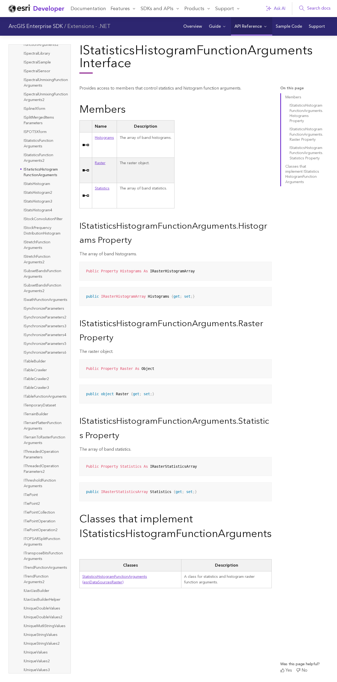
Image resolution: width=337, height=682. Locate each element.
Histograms (104, 138)
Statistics (102, 188)
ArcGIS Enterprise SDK (36, 26)
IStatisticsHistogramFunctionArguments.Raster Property (306, 134)
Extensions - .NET (89, 26)
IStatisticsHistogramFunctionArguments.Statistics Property (306, 153)
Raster (100, 163)
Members (293, 97)
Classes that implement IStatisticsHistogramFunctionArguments (302, 174)
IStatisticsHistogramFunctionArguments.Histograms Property (306, 113)
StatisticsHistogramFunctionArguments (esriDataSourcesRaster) (114, 580)
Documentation (88, 9)
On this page (292, 88)
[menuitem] (192, 26)
